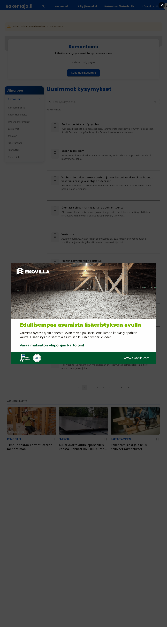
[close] (162, 5)
